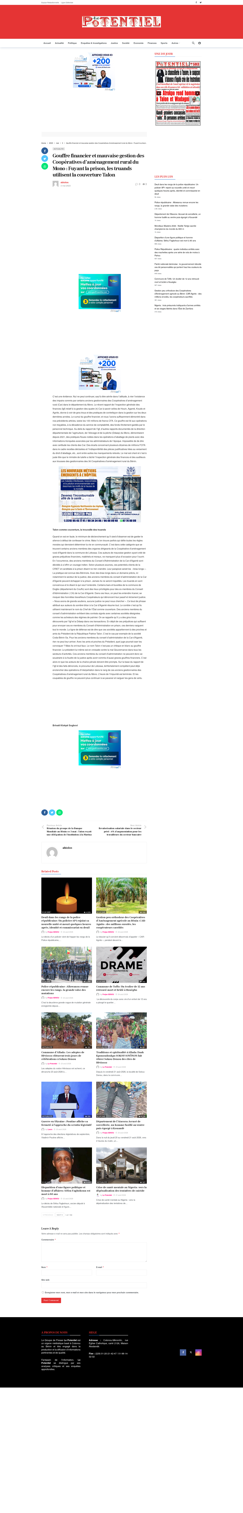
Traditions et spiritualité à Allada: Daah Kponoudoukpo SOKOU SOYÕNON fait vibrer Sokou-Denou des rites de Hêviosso (120, 1057)
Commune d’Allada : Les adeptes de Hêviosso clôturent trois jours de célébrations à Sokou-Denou (62, 1056)
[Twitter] (200, 2)
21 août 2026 (121, 1195)
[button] (159, 93)
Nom (44, 1267)
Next (59, 1215)
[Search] (193, 43)
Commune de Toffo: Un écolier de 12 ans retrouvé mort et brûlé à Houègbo (120, 988)
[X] (191, 1352)
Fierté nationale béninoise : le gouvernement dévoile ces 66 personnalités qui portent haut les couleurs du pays (178, 267)
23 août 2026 (66, 1063)
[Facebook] (196, 2)
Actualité (59, 149)
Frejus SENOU (53, 932)
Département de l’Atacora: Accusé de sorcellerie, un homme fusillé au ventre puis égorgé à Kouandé (120, 1125)
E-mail (100, 1267)
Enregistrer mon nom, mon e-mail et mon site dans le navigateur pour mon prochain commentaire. (92, 1292)
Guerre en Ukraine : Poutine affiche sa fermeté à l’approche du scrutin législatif (66, 1123)
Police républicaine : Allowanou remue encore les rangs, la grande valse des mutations (64, 990)
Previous (48, 1215)
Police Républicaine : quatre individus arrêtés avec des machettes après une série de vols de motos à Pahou (177, 252)
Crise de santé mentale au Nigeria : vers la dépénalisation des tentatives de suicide (121, 1189)
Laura (50, 1129)
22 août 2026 (68, 1198)
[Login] (199, 43)
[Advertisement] (94, 111)
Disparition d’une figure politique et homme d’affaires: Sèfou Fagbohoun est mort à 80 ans (65, 1191)
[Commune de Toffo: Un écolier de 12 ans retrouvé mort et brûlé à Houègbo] (121, 965)
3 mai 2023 (66, 185)
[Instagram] (198, 1352)
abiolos (64, 182)
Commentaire (48, 1239)
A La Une (46, 912)
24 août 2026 (68, 932)
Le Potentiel (52, 1063)
